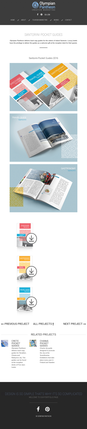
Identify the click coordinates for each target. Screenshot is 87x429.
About (23, 20)
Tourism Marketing (39, 20)
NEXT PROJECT (72, 323)
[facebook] (37, 14)
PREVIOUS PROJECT (17, 323)
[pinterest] (41, 14)
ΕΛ (46, 15)
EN (49, 15)
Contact (68, 20)
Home (13, 20)
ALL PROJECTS (42, 323)
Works (56, 20)
